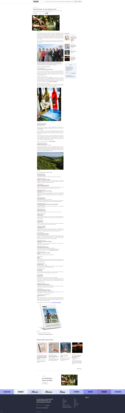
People (50, 1)
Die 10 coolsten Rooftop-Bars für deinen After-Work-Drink (73, 58)
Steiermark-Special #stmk (56, 302)
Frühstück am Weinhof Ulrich (41, 174)
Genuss (36, 7)
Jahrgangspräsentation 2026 (41, 198)
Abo (72, 1)
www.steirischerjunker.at (52, 141)
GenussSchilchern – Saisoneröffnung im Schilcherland (44, 241)
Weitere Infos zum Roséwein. (53, 81)
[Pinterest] (47, 13)
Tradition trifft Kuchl (40, 221)
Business (63, 1)
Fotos (53, 1)
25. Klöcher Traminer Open (41, 295)
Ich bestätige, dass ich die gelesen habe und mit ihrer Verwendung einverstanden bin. (70, 76)
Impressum (64, 402)
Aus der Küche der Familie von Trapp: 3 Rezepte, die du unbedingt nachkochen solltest (73, 38)
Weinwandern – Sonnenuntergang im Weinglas (43, 179)
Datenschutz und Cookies (67, 406)
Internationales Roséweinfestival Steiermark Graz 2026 (45, 69)
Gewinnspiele (68, 1)
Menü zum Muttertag (40, 275)
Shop (76, 1)
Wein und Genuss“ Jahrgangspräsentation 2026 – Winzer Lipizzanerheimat (47, 204)
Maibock (38, 257)
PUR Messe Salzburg (40, 214)
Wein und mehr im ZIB (40, 264)
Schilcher (50, 77)
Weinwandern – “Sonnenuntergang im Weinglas (43, 252)
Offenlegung (65, 401)
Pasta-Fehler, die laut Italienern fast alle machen (73, 46)
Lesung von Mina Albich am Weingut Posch (43, 185)
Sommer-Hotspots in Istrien (73, 52)
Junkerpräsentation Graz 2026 (41, 124)
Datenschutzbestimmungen (45, 407)
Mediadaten (64, 400)
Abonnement (45, 383)
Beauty (46, 1)
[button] (1, 411)
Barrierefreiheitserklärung (67, 407)
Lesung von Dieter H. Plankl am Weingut (43, 233)
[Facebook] (46, 13)
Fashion (60, 1)
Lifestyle (56, 1)
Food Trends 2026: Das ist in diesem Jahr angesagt (45, 334)
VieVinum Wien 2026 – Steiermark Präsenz (43, 284)
